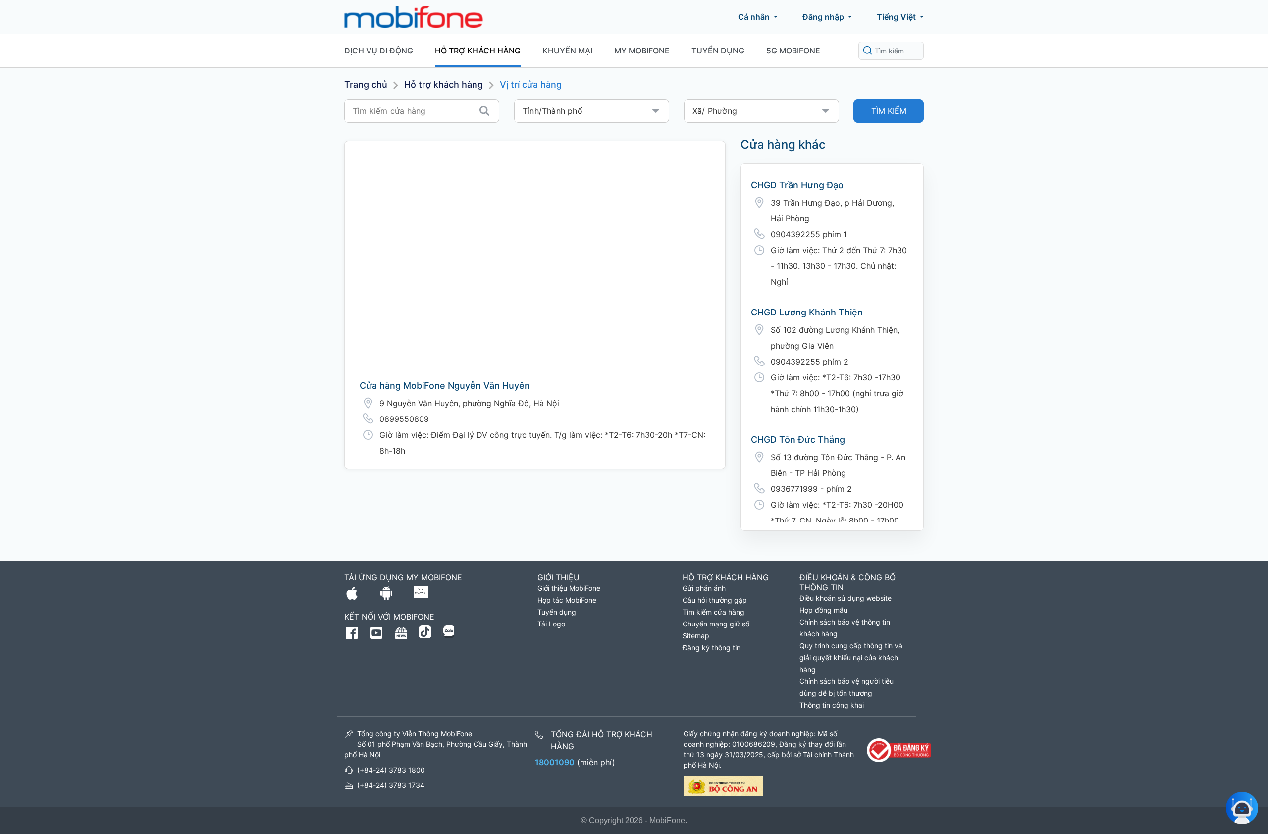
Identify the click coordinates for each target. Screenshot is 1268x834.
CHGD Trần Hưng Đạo (797, 185)
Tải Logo (551, 624)
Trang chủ (365, 84)
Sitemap (696, 635)
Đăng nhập (823, 17)
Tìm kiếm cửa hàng (713, 612)
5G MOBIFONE (793, 50)
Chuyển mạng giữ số (716, 624)
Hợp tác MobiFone (566, 600)
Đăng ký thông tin (711, 647)
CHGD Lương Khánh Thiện (807, 312)
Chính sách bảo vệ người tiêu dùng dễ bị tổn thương (846, 687)
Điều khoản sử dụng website (845, 598)
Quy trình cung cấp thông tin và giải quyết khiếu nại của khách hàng (850, 657)
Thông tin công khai (831, 705)
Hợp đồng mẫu (823, 610)
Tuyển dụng (717, 50)
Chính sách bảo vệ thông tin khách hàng (844, 628)
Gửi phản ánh (704, 588)
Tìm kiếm (888, 111)
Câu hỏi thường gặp (715, 600)
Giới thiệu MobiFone (568, 588)
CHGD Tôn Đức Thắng (798, 439)
